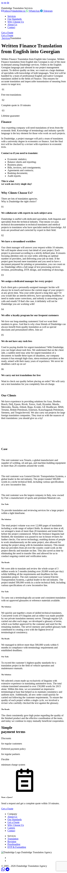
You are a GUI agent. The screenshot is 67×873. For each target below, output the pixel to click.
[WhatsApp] (3, 870)
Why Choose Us (15, 21)
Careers (11, 828)
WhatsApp (34, 11)
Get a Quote (7, 32)
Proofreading (13, 844)
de (8, 2)
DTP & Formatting (16, 847)
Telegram (48, 11)
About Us (12, 24)
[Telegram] (7, 870)
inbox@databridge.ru (15, 11)
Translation (12, 838)
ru (2, 2)
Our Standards (14, 19)
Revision (11, 841)
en (5, 2)
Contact (11, 27)
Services (11, 16)
